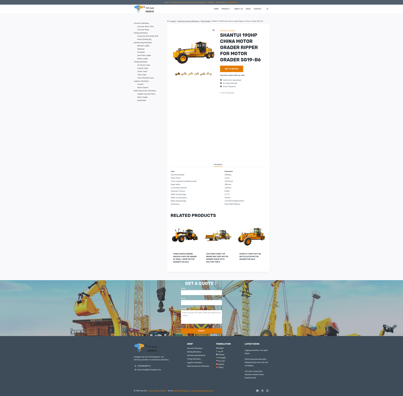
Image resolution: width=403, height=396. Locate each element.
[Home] (168, 21)
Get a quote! (231, 69)
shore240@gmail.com (181, 390)
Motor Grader (227, 31)
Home (216, 9)
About (157, 390)
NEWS (248, 9)
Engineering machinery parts (202, 390)
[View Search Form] (267, 9)
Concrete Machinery (194, 348)
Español (221, 364)
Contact (258, 9)
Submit (201, 331)
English (221, 348)
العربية (220, 351)
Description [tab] (218, 164)
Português (222, 358)
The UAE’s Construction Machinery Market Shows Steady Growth (254, 374)
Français (221, 354)
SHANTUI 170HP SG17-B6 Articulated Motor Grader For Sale (250, 256)
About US (238, 9)
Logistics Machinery (194, 362)
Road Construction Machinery (198, 366)
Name (183, 288)
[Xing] (262, 391)
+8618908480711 (144, 366)
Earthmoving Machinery (196, 355)
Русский (221, 361)
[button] (213, 30)
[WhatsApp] (267, 391)
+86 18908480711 (232, 2)
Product (151, 390)
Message (185, 308)
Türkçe (220, 367)
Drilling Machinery (194, 352)
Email (183, 298)
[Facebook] (257, 391)
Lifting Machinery (194, 359)
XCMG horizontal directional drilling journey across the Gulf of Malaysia (256, 362)
